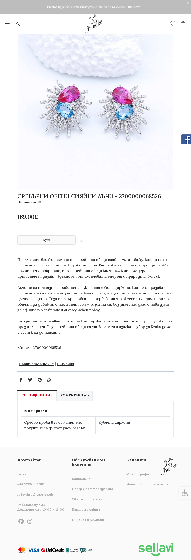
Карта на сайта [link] (86, 509)
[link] (7, 24)
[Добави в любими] (81, 240)
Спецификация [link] (37, 395)
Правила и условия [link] (88, 520)
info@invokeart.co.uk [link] (35, 494)
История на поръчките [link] (147, 484)
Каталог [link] (79, 479)
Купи (46, 240)
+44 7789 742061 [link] (30, 484)
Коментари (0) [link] (75, 395)
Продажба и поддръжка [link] (92, 489)
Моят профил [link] (138, 474)
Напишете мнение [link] (36, 364)
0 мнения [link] (65, 364)
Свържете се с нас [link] (88, 499)
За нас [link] (22, 474)
